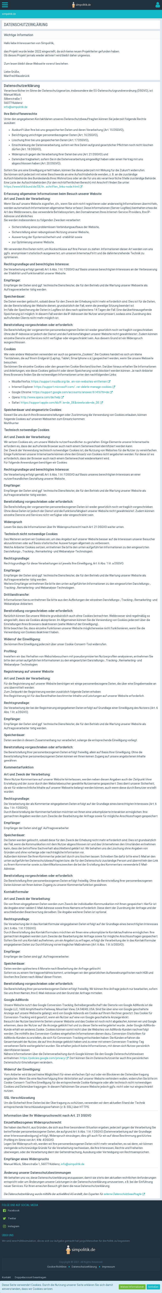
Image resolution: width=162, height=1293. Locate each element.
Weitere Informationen (132, 1287)
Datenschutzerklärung (84, 1266)
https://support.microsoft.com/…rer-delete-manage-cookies (73, 386)
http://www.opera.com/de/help (40, 397)
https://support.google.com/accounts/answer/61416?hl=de (70, 392)
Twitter (11, 1218)
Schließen (153, 1287)
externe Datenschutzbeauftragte (122, 1194)
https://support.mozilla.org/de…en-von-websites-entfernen (69, 381)
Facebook (13, 1210)
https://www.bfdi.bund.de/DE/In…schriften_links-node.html (41, 186)
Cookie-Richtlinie (56, 1266)
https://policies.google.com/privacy (42, 1058)
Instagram (13, 1226)
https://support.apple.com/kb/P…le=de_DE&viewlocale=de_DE (60, 402)
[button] (6, 5)
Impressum (108, 1266)
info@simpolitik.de (15, 107)
